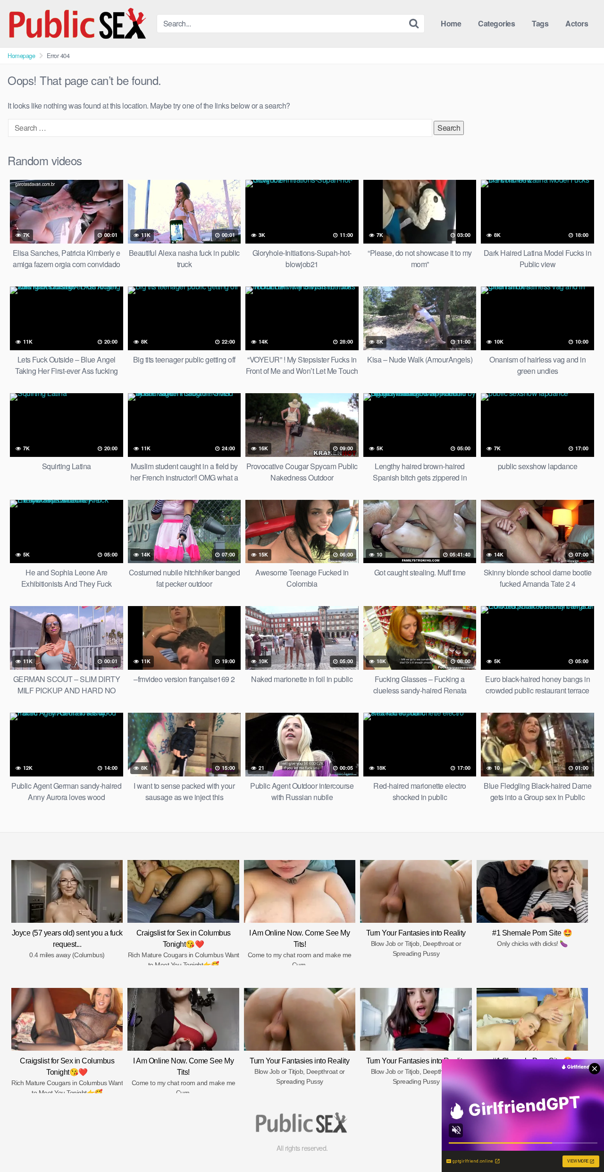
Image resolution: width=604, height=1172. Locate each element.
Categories (496, 23)
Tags (540, 23)
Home (451, 23)
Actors (576, 23)
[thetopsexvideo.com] (78, 24)
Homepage (21, 55)
